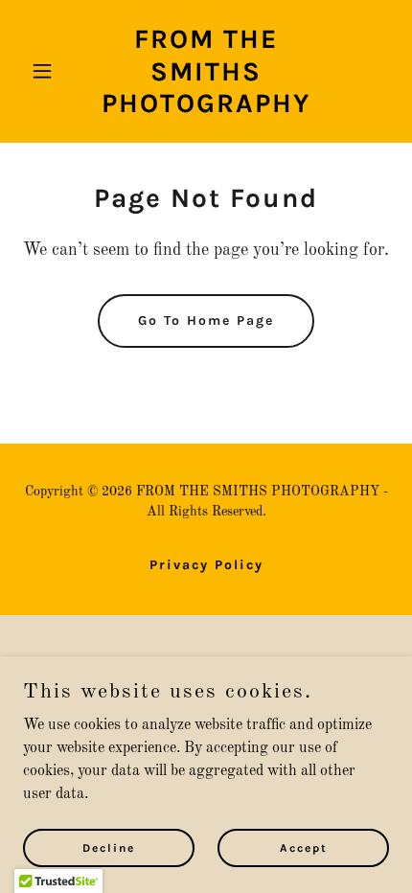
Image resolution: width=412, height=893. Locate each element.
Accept (304, 847)
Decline (108, 847)
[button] (50, 71)
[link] (205, 108)
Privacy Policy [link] (206, 565)
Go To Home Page (206, 320)
